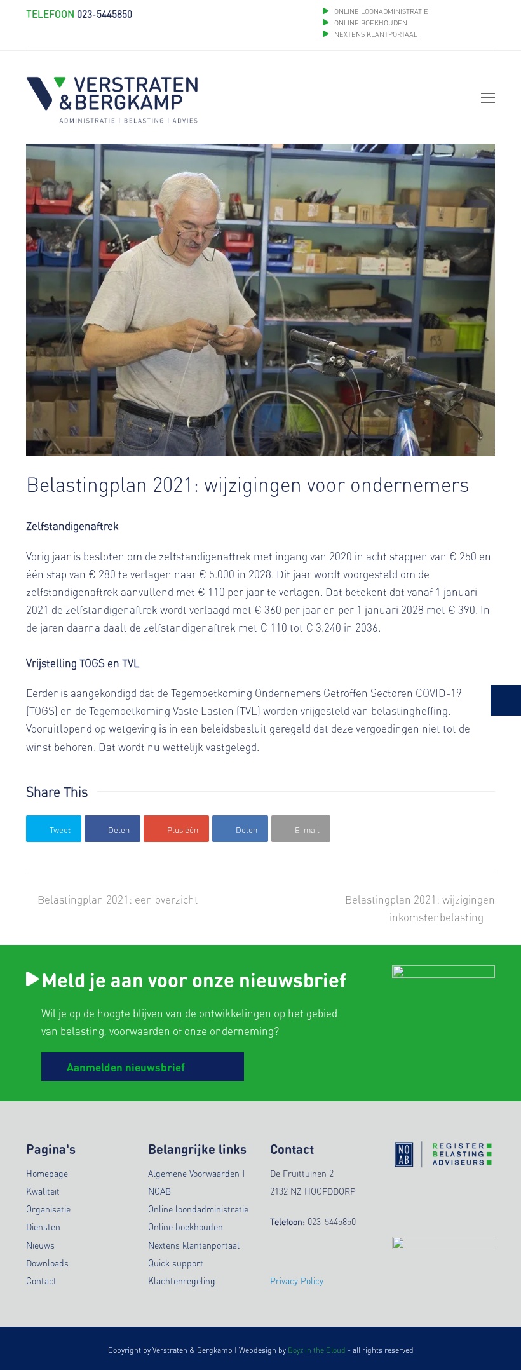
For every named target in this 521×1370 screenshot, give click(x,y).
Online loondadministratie (198, 1208)
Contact (41, 1280)
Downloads (47, 1262)
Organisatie (48, 1208)
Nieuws (40, 1245)
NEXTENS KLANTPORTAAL (375, 34)
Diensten (43, 1226)
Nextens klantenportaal (194, 1245)
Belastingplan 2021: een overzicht (117, 899)
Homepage (47, 1173)
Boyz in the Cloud (317, 1350)
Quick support (175, 1262)
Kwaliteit (43, 1191)
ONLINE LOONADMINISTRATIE (381, 11)
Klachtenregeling (181, 1280)
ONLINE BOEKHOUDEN (369, 22)
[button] (53, 828)
